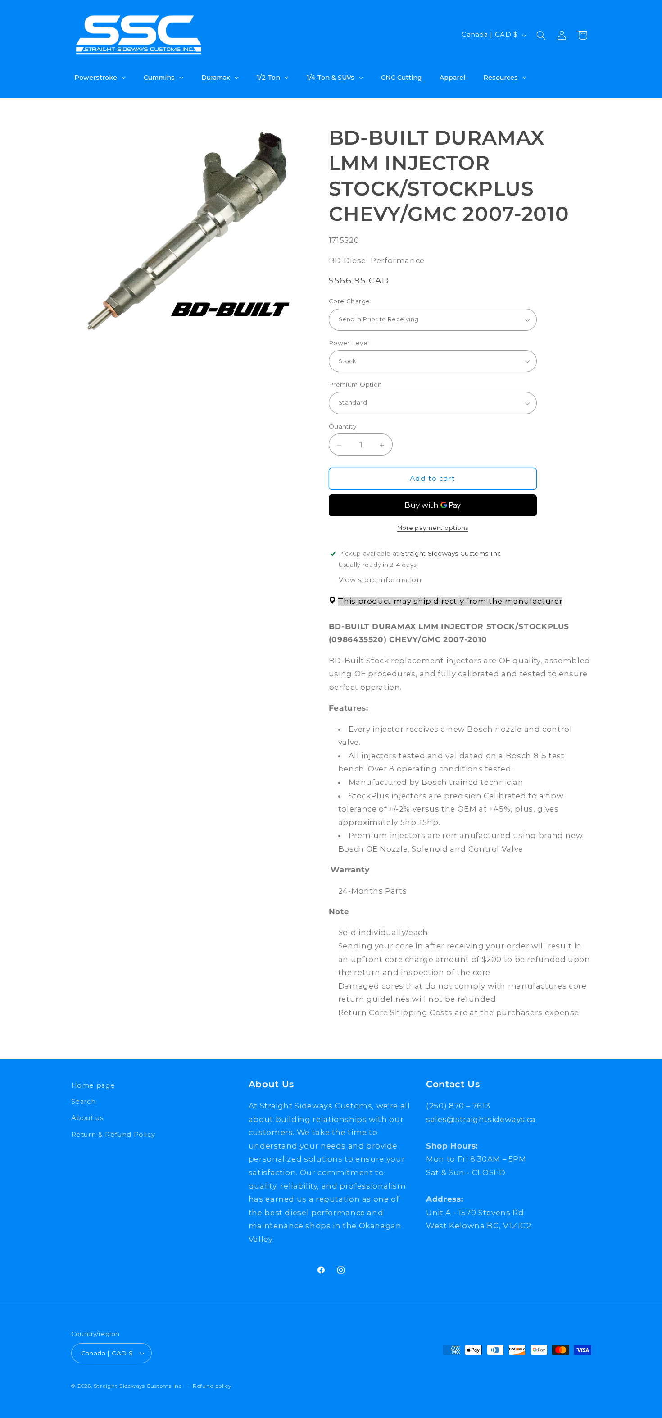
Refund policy (212, 1386)
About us (87, 1118)
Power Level (349, 343)
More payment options (433, 527)
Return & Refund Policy (113, 1135)
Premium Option (355, 384)
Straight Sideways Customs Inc (137, 1386)
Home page (93, 1085)
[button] (541, 35)
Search (83, 1102)
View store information (380, 580)
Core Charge (349, 301)
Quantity (342, 426)
